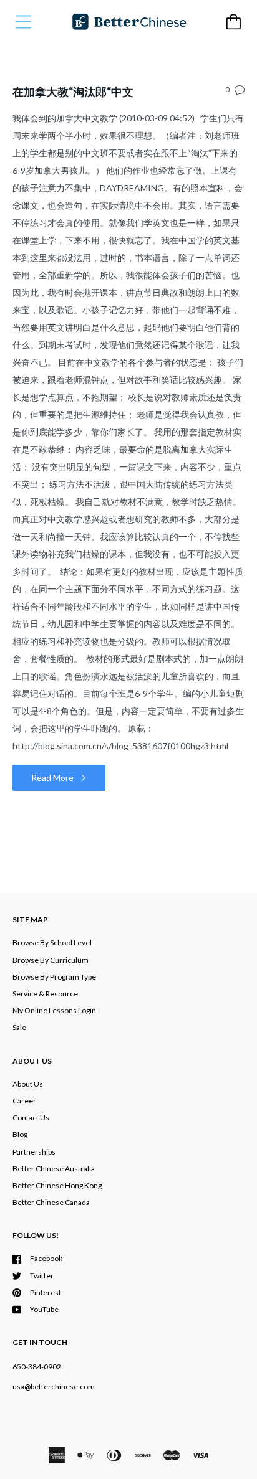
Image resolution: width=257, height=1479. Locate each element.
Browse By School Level (52, 942)
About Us (27, 1084)
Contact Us (30, 1117)
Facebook (46, 1258)
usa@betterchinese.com (53, 1386)
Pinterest (45, 1292)
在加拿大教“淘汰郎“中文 (72, 91)
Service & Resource (45, 993)
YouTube (44, 1309)
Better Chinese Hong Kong (57, 1185)
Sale (19, 1027)
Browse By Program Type (54, 976)
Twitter (42, 1275)
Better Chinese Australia (53, 1168)
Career (24, 1100)
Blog (19, 1134)
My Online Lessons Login (54, 1010)
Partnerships (34, 1151)
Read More (53, 777)
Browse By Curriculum (50, 960)
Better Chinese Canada (51, 1202)
